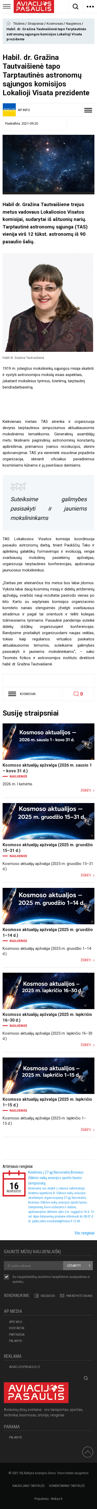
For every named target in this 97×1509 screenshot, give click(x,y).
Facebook (48, 1296)
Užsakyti (74, 1266)
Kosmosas (55, 24)
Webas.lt (57, 1499)
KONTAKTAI (16, 1328)
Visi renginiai (84, 1233)
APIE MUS (15, 1322)
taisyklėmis (60, 1277)
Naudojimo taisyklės (28, 1486)
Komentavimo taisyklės (67, 1486)
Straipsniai (36, 24)
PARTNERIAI (17, 1334)
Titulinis (19, 24)
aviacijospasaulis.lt (24, 1367)
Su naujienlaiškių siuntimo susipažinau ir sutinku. (51, 1279)
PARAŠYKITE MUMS (79, 1296)
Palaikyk (15, 1341)
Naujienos (74, 24)
